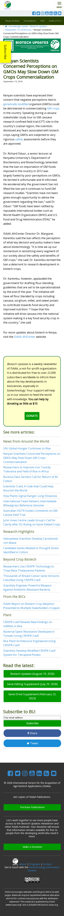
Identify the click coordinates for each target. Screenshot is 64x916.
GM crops (53, 108)
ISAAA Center (24, 337)
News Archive (12, 20)
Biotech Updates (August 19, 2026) (32, 674)
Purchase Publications (32, 807)
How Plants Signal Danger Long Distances (30, 496)
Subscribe (5, 52)
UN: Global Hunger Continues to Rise (27, 448)
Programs (34, 864)
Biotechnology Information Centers (43, 869)
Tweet (33, 743)
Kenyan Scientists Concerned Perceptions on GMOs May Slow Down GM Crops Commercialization (31, 458)
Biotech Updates (38, 26)
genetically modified (16, 104)
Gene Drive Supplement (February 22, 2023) (32, 696)
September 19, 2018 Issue (18, 29)
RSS (43, 20)
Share (33, 733)
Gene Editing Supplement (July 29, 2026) (32, 684)
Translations (30, 20)
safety (19, 139)
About (22, 864)
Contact (47, 864)
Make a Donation (32, 846)
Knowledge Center (18, 26)
